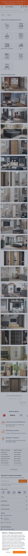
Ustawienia (8, 552)
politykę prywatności (6, 548)
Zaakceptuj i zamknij (19, 552)
